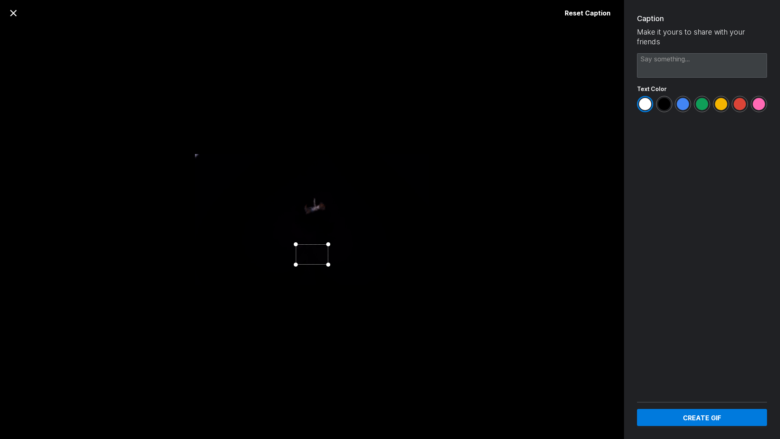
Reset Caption (588, 13)
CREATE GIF (702, 418)
